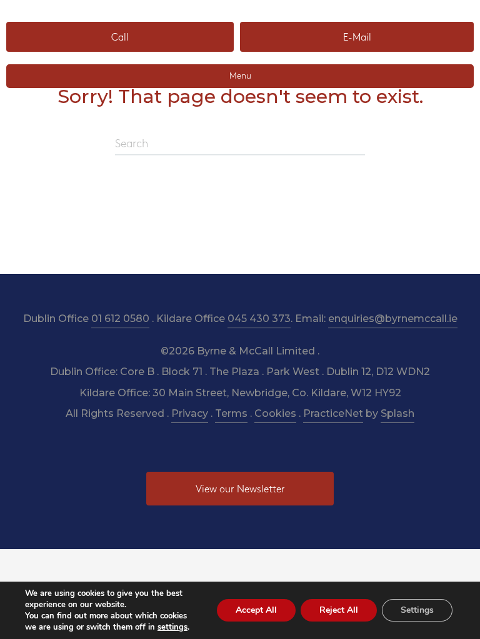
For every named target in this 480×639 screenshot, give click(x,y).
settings (173, 627)
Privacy (189, 413)
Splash (397, 413)
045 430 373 (259, 318)
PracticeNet (333, 413)
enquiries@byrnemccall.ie (393, 318)
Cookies (275, 413)
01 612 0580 (120, 318)
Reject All (338, 610)
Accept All (256, 610)
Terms (231, 413)
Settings (417, 610)
